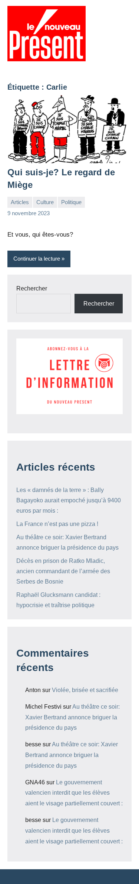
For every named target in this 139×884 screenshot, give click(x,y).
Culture (45, 202)
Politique (71, 202)
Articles (20, 202)
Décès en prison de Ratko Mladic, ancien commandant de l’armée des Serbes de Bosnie (63, 571)
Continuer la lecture (36, 258)
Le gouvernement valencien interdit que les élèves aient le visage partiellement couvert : (74, 793)
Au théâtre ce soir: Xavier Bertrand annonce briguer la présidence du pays (72, 717)
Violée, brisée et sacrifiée (85, 690)
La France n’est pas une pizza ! (57, 524)
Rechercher (31, 288)
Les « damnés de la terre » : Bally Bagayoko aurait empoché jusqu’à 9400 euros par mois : (68, 500)
